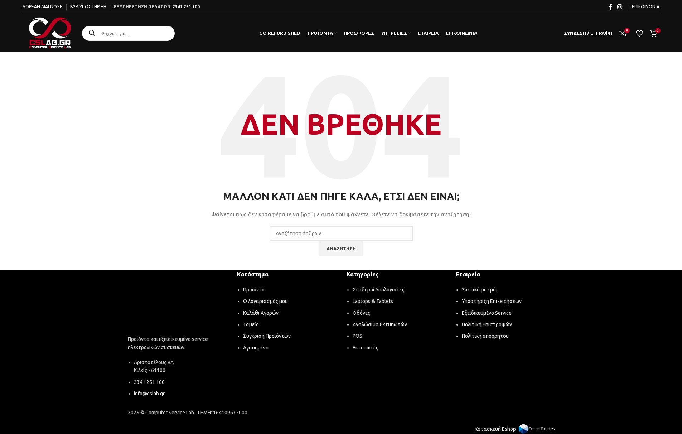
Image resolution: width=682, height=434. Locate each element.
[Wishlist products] (639, 33)
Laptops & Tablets (373, 301)
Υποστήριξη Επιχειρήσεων (492, 301)
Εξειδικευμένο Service (487, 313)
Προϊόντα (254, 290)
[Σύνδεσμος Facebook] (610, 6)
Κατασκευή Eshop (495, 429)
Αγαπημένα (256, 348)
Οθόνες (361, 313)
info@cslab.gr (149, 393)
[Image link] (177, 304)
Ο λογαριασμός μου (265, 301)
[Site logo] (50, 32)
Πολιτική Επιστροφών (487, 324)
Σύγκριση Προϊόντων (267, 336)
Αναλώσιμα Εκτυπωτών (380, 324)
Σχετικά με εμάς (480, 290)
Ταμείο (251, 324)
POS (357, 336)
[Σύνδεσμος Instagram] (619, 6)
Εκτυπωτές (365, 348)
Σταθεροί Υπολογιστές (379, 290)
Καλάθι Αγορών (261, 313)
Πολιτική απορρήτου (485, 336)
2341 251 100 (186, 6)
